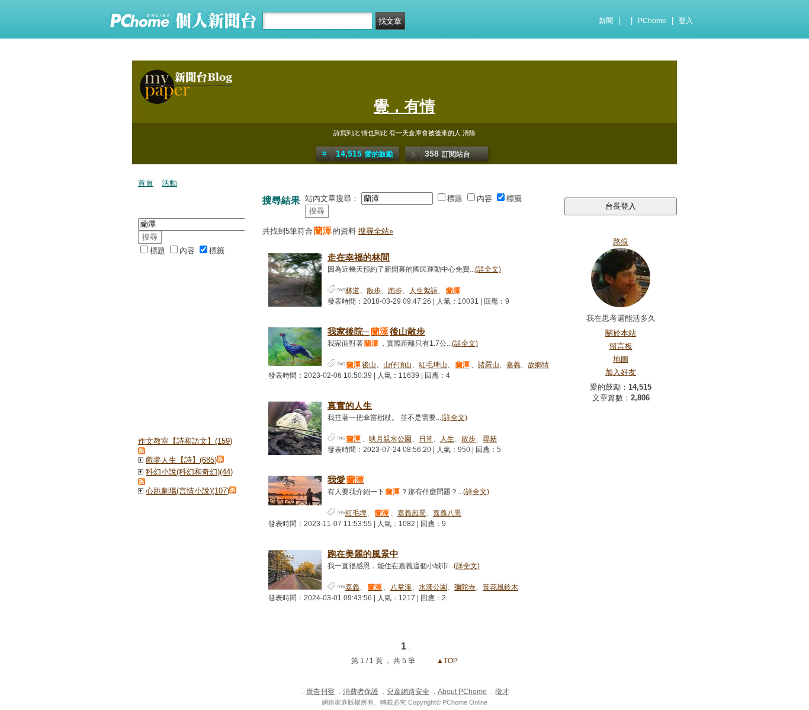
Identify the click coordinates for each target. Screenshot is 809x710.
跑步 (395, 290)
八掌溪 (401, 587)
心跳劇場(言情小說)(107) (187, 490)
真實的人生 (350, 405)
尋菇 (490, 439)
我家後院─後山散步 (376, 331)
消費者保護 (360, 691)
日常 (426, 439)
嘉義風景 (411, 513)
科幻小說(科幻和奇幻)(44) (189, 471)
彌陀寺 (465, 587)
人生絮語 (423, 290)
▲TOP (446, 661)
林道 (352, 290)
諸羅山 (488, 365)
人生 (447, 439)
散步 (374, 290)
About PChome (462, 691)
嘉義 (513, 365)
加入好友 (620, 372)
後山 (361, 365)
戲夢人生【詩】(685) (181, 460)
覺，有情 (404, 106)
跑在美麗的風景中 (363, 554)
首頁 (145, 183)
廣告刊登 (320, 691)
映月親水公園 (390, 439)
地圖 (620, 359)
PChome (652, 21)
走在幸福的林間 (359, 257)
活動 (169, 183)
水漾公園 (433, 587)
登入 (686, 21)
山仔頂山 (397, 365)
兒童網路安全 (408, 691)
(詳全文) (488, 269)
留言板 (621, 346)
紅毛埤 (356, 513)
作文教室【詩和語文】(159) (185, 441)
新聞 (606, 21)
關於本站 (620, 333)
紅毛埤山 (433, 365)
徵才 (502, 691)
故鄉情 (538, 365)
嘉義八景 (447, 513)
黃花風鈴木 (500, 587)
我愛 (346, 480)
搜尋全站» (375, 231)
